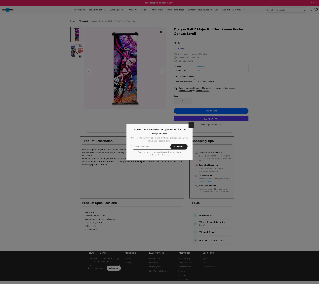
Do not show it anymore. (161, 155)
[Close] (191, 125)
